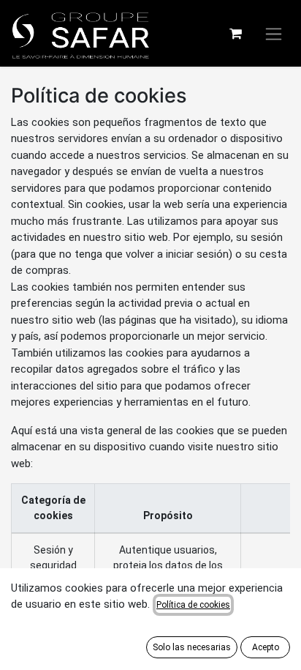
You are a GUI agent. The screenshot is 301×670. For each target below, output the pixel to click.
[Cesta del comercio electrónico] (235, 34)
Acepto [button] (265, 647)
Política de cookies (193, 605)
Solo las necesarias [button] (192, 647)
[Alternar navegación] (273, 33)
